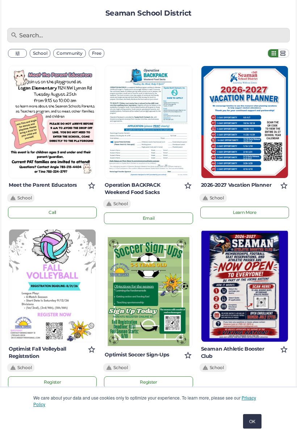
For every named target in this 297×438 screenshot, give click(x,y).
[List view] (283, 53)
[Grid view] (273, 53)
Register (52, 382)
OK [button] (252, 421)
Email (149, 218)
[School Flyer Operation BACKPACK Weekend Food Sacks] (148, 122)
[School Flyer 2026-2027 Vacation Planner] (244, 122)
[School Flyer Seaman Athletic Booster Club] (244, 285)
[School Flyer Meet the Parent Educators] (52, 122)
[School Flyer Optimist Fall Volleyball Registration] (52, 285)
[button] (17, 53)
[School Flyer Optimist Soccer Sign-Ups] (148, 291)
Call (52, 212)
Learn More (244, 212)
